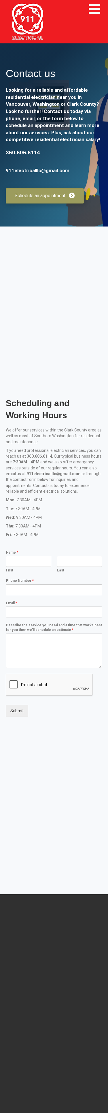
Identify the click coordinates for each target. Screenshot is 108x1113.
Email (11, 603)
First (9, 570)
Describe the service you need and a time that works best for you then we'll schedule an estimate (54, 627)
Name (12, 552)
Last (60, 570)
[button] (45, 196)
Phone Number (20, 581)
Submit (17, 711)
